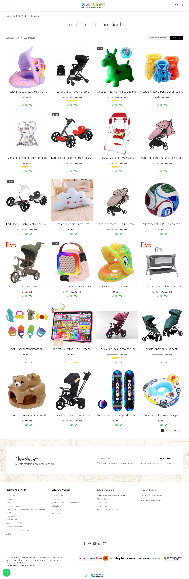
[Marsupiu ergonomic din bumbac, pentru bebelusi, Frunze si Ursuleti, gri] (27, 133)
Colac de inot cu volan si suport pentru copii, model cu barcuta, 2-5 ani (162, 415)
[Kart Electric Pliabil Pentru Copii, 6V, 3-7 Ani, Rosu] (72, 133)
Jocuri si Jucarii (57, 495)
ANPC (8, 534)
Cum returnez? (12, 519)
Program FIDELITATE (14, 506)
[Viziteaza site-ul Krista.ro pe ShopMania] (97, 576)
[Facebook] (84, 543)
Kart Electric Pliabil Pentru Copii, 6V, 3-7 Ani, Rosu (72, 157)
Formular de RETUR (14, 523)
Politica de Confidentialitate (163, 463)
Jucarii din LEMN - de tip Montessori (65, 502)
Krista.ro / (11, 16)
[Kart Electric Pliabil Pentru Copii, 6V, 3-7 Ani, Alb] (27, 200)
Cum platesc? (11, 516)
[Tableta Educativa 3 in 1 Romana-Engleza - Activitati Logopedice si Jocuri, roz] (72, 324)
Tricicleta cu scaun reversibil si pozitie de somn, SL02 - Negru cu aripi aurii (72, 415)
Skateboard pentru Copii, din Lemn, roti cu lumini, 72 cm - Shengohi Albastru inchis (117, 415)
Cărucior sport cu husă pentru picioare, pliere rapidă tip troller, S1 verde (162, 349)
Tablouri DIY (56, 506)
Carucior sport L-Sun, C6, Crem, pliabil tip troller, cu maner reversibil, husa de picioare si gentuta (117, 224)
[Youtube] (94, 543)
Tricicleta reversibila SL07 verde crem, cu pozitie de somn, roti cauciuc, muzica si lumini (27, 286)
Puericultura (56, 510)
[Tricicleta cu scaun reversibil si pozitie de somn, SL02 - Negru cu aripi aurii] (72, 391)
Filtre (177, 37)
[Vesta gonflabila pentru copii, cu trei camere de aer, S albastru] (162, 67)
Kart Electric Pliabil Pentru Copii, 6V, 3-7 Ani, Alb (27, 224)
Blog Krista (10, 495)
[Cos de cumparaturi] (181, 5)
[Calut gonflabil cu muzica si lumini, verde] (117, 67)
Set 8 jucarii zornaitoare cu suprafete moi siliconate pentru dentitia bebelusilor (27, 349)
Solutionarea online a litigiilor (17, 530)
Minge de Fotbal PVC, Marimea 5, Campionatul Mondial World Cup (162, 224)
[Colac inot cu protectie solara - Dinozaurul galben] (117, 262)
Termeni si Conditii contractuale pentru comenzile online (26, 511)
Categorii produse (60, 489)
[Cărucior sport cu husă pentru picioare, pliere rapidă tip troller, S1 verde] (162, 324)
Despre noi (10, 499)
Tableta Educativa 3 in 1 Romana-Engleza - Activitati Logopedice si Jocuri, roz (72, 349)
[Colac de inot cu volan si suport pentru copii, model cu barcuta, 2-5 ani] (162, 391)
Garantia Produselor (14, 526)
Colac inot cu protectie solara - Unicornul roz (27, 91)
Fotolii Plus (55, 513)
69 (175, 430)
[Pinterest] (89, 543)
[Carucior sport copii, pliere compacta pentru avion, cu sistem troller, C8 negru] (72, 67)
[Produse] (8, 7)
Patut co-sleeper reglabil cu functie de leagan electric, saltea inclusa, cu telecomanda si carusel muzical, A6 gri (162, 286)
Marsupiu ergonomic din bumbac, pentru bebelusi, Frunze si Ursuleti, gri (27, 157)
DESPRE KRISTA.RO (16, 489)
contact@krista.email (152, 500)
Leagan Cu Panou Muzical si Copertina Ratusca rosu (117, 157)
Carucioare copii (57, 499)
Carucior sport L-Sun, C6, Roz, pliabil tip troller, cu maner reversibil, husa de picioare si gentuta (162, 157)
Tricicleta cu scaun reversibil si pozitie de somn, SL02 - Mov (117, 349)
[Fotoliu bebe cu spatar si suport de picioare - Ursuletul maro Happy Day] (27, 391)
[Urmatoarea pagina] (179, 430)
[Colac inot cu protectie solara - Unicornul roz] (27, 67)
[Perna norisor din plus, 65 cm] (72, 200)
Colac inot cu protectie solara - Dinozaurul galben (117, 286)
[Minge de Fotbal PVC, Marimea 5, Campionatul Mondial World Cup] (162, 200)
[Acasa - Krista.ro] (93, 5)
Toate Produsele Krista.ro (27, 16)
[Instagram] (104, 543)
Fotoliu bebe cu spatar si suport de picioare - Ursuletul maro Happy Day (27, 415)
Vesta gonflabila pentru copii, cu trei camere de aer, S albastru (162, 91)
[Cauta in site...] (176, 5)
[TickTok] (99, 543)
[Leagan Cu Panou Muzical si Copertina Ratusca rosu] (117, 133)
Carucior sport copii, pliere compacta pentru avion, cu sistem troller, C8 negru (72, 91)
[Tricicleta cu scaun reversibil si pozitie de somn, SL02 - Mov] (117, 324)
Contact (9, 502)
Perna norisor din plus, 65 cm (72, 224)
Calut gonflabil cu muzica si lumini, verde (117, 91)
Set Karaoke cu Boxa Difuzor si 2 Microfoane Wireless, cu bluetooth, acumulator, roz (72, 286)
